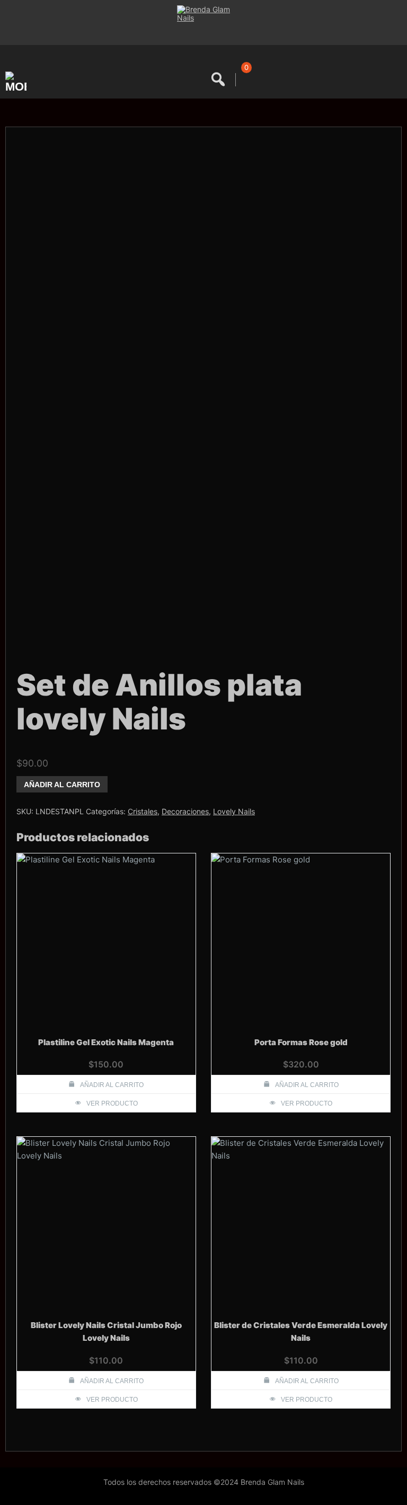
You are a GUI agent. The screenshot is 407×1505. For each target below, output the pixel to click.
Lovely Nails (234, 811)
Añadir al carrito (62, 784)
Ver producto (112, 1103)
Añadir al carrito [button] (112, 1085)
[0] (244, 79)
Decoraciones (185, 811)
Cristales (142, 811)
